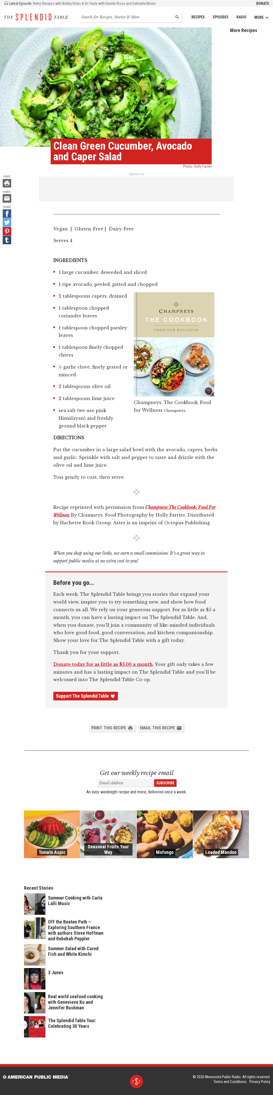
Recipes (198, 17)
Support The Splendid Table (82, 696)
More (259, 17)
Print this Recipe (108, 727)
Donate (262, 3)
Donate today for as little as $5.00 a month (103, 664)
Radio (241, 17)
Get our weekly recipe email (137, 773)
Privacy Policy (259, 1082)
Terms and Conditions (230, 1082)
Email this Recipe (157, 727)
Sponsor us (136, 174)
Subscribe (165, 783)
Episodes (220, 17)
